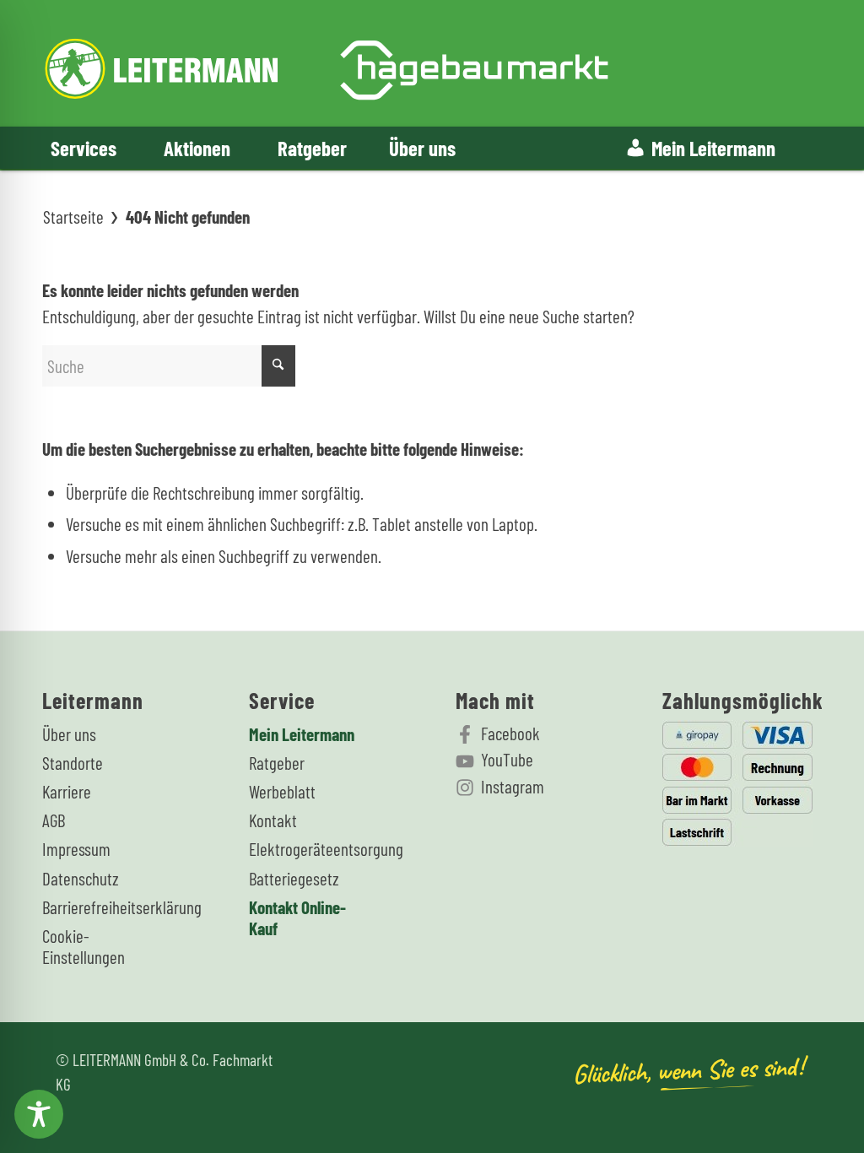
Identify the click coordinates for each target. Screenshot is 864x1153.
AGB (53, 820)
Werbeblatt (282, 791)
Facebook (510, 733)
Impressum (76, 848)
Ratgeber (312, 147)
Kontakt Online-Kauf (297, 917)
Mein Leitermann (713, 147)
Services (83, 147)
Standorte (72, 762)
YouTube (507, 759)
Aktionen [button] (197, 147)
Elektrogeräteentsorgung (311, 848)
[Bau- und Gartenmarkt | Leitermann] (327, 63)
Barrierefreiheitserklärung (104, 907)
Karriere (66, 791)
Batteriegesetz (294, 878)
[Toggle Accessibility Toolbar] (39, 1114)
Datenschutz (80, 878)
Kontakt (273, 820)
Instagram (512, 786)
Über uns (422, 147)
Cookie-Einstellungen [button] (83, 946)
